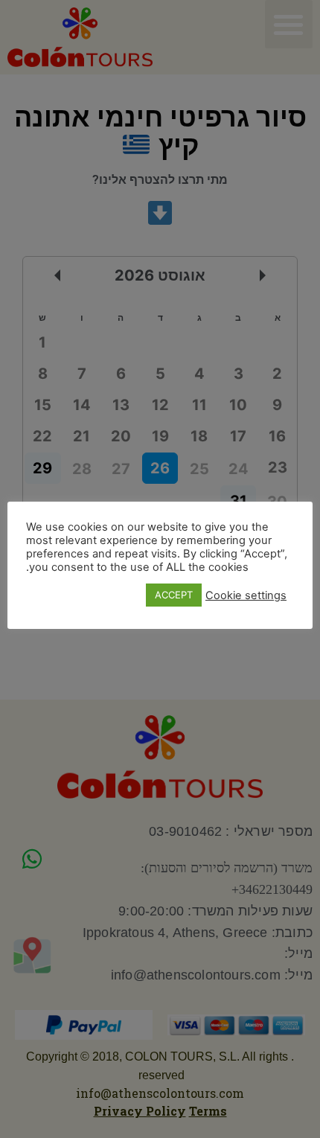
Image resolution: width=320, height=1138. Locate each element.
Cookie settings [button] (246, 595)
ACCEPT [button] (174, 595)
